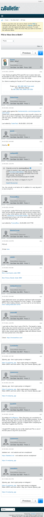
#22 (41, 268)
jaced (12, 131)
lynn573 (13, 404)
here (8, 249)
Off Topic (23, 20)
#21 (41, 241)
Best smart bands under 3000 (11, 273)
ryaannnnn (14, 372)
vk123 (12, 257)
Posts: (26, 67)
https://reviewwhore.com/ (14, 337)
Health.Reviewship (12, 183)
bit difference (14, 417)
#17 (41, 108)
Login (40, 1)
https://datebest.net (8, 455)
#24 (41, 323)
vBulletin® (33, 513)
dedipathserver (15, 286)
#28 (41, 449)
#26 (41, 383)
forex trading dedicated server (11, 304)
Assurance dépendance (16, 172)
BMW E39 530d (28, 89)
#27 (41, 414)
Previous (26, 53)
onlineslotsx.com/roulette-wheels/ (17, 215)
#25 (41, 356)
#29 (41, 479)
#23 (41, 296)
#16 (41, 72)
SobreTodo (14, 97)
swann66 (13, 312)
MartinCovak (14, 230)
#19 (41, 164)
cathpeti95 (14, 153)
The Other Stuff (14, 20)
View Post (30, 168)
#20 (41, 207)
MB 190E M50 (17, 89)
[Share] (41, 67)
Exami (12, 60)
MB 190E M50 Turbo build (26, 86)
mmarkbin (13, 468)
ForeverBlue (14, 197)
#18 (41, 141)
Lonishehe (14, 345)
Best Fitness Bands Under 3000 (12, 278)
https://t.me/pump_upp (9, 362)
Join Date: (13, 67)
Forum (6, 20)
